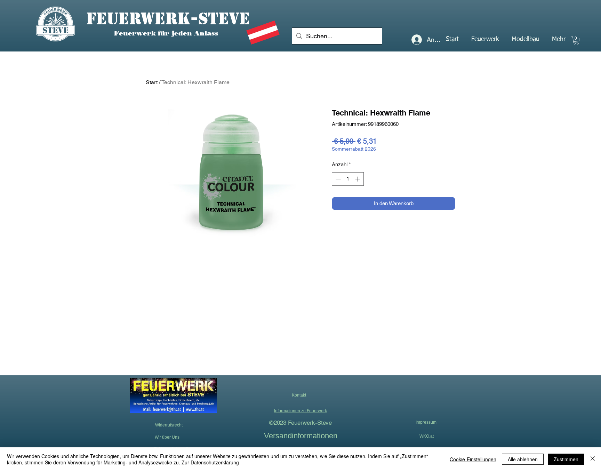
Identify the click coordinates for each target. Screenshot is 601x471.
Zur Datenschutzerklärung (210, 462)
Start (152, 82)
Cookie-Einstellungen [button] (473, 459)
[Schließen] (592, 459)
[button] (485, 39)
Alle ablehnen (523, 459)
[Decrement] (337, 179)
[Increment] (358, 179)
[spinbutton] (348, 179)
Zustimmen (566, 459)
